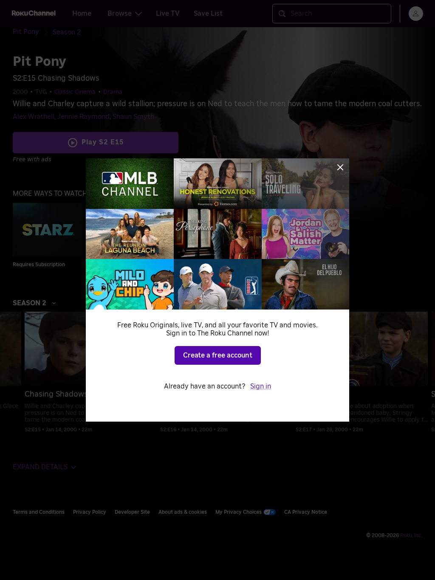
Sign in (260, 386)
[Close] (340, 167)
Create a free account (217, 355)
